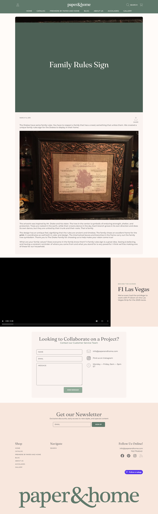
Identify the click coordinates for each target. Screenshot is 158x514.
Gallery (18, 467)
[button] (132, 4)
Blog (17, 458)
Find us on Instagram (103, 358)
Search (53, 448)
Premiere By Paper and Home (28, 454)
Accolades (20, 464)
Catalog (19, 451)
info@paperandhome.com (105, 351)
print (22, 235)
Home (17, 448)
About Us (19, 461)
